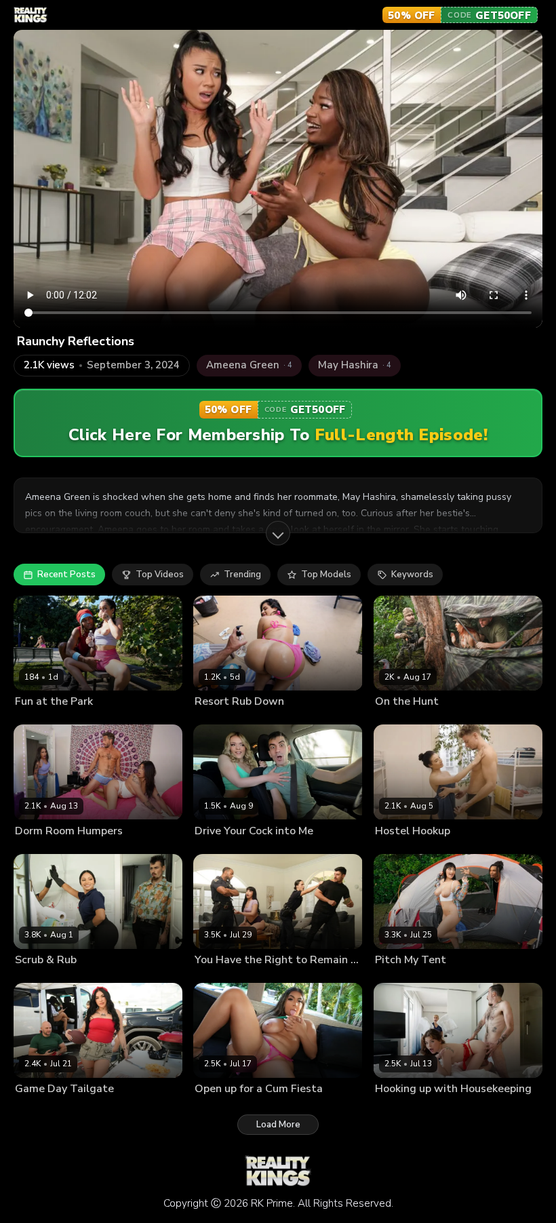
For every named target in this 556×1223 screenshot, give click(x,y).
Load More (278, 1125)
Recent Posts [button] (66, 574)
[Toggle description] (278, 533)
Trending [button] (242, 574)
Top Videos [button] (160, 574)
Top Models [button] (326, 574)
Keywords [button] (412, 574)
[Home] (30, 15)
